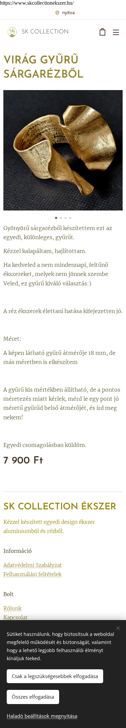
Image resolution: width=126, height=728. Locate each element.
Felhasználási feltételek (32, 574)
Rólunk (12, 608)
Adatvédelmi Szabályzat (32, 565)
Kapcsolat (15, 617)
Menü (116, 32)
